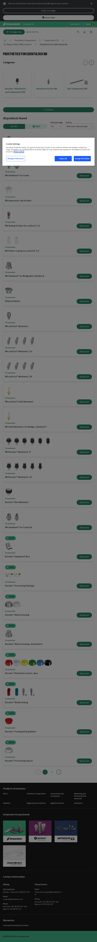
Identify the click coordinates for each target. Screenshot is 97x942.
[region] (48, 152)
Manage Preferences (16, 159)
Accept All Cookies (82, 159)
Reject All (63, 159)
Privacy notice (19, 152)
